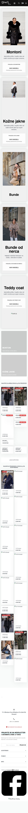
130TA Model (5, 661)
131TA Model (18, 626)
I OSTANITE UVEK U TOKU (13, 733)
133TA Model (5, 600)
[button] (4, 28)
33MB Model (18, 448)
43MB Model (18, 407)
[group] (7, 396)
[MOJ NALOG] (26, 3)
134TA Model (18, 577)
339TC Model (5, 607)
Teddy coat (14, 287)
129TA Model (18, 678)
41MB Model (5, 434)
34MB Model (5, 448)
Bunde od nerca (14, 249)
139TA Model (18, 519)
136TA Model (5, 546)
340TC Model (5, 490)
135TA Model (5, 571)
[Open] (14, 3)
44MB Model (5, 407)
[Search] (19, 3)
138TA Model (5, 521)
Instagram (9, 770)
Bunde (14, 194)
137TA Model (18, 548)
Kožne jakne (14, 121)
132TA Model (18, 600)
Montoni (14, 51)
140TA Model (18, 490)
